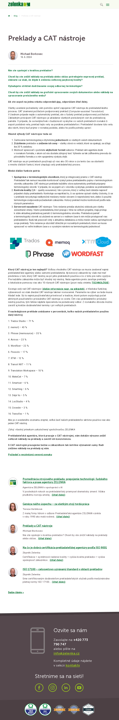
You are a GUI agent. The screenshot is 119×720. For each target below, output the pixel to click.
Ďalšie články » (16, 592)
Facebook (39, 687)
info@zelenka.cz (67, 653)
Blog (15, 16)
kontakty (73, 665)
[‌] (9, 16)
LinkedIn (66, 687)
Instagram (52, 687)
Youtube (79, 687)
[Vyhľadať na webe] (101, 5)
